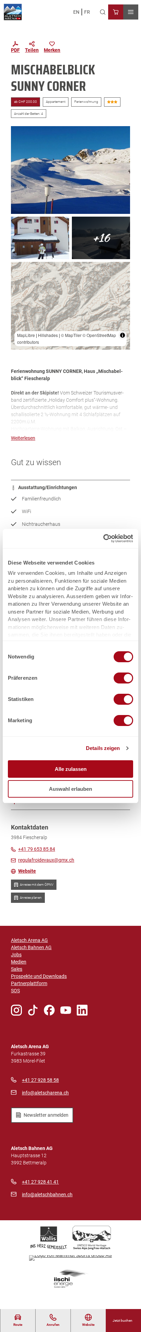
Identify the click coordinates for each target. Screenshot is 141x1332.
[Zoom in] (19, 270)
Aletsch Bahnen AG (31, 947)
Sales (16, 969)
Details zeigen (103, 748)
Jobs (16, 954)
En (76, 12)
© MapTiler (71, 335)
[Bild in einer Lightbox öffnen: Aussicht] (101, 238)
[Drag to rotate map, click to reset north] (19, 290)
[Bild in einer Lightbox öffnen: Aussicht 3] (70, 170)
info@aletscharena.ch (45, 1092)
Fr (87, 12)
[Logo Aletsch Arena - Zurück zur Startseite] (13, 12)
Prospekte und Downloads (39, 976)
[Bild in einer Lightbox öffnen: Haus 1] (40, 238)
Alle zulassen (71, 769)
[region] (70, 306)
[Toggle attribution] (122, 335)
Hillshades (48, 335)
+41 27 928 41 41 (40, 1182)
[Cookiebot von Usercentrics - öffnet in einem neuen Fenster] (103, 538)
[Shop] (115, 12)
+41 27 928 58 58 (40, 1080)
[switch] (123, 678)
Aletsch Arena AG (29, 940)
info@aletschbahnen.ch (47, 1194)
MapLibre (26, 335)
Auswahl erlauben (70, 789)
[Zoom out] (19, 280)
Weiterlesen (23, 438)
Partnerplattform (29, 983)
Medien (18, 962)
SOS (15, 990)
